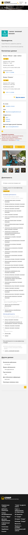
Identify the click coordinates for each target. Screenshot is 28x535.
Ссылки (4, 531)
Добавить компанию (5, 509)
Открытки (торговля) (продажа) (12, 327)
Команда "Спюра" (20, 521)
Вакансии (18, 523)
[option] (14, 158)
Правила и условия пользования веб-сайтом (20, 528)
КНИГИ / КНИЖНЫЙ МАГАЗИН (12, 350)
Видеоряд (20, 146)
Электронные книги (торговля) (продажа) (14, 294)
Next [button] (23, 158)
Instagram (8, 121)
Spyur (7, 117)
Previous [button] (4, 158)
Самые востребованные (7, 513)
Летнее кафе (8, 333)
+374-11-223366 (10, 72)
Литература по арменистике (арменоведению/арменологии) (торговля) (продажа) (12, 233)
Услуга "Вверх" (6, 516)
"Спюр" (17, 140)
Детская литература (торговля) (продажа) (14, 206)
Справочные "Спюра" (5, 505)
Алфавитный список (6, 523)
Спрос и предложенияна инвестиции (19, 510)
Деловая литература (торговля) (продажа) (15, 204)
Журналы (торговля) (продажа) (12, 208)
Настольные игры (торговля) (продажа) (14, 265)
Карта (7, 58)
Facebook (8, 119)
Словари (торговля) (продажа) (12, 288)
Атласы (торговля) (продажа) (11, 319)
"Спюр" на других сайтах (20, 505)
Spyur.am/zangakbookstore (12, 126)
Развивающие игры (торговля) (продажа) (14, 285)
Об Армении (18, 514)
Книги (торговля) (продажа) (11, 214)
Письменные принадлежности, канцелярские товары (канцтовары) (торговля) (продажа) (13, 278)
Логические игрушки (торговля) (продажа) (15, 259)
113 (20, 3)
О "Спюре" (18, 516)
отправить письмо (10, 106)
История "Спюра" (20, 519)
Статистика (5, 526)
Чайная (6, 335)
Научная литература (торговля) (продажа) (15, 274)
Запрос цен (6, 191)
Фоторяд (8, 146)
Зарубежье (5, 529)
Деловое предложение (6, 519)
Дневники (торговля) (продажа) (12, 325)
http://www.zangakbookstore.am (13, 112)
